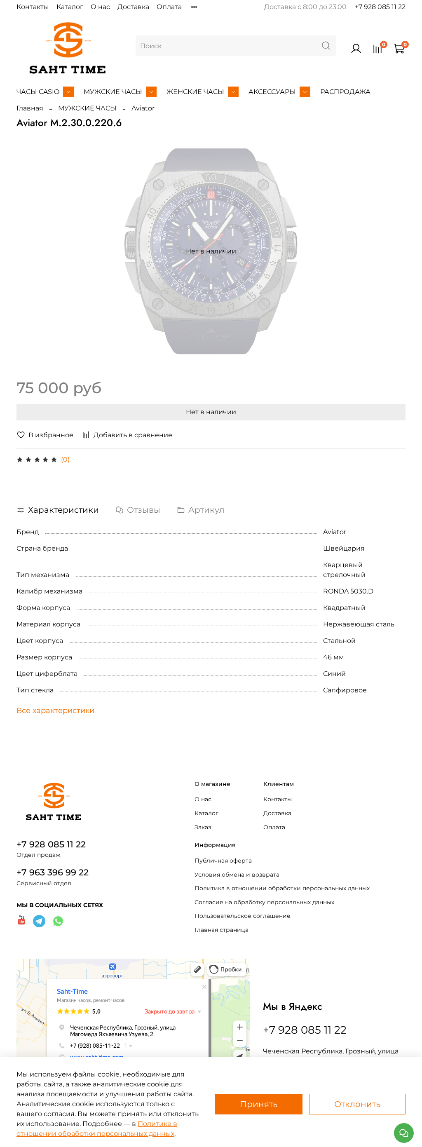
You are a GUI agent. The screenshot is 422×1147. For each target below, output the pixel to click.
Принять (258, 1104)
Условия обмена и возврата (237, 874)
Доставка (133, 7)
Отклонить (357, 1104)
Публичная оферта (223, 860)
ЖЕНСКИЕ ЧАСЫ (195, 92)
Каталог (69, 7)
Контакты (32, 7)
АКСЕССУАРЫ (272, 92)
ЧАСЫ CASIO (37, 92)
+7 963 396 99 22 (52, 872)
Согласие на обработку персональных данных (264, 902)
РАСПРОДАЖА (345, 92)
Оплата (169, 7)
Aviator (143, 108)
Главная (29, 108)
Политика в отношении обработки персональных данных (282, 888)
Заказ (203, 827)
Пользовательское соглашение (243, 915)
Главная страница (222, 930)
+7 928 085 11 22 (380, 7)
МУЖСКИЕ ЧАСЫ (113, 92)
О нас (100, 7)
